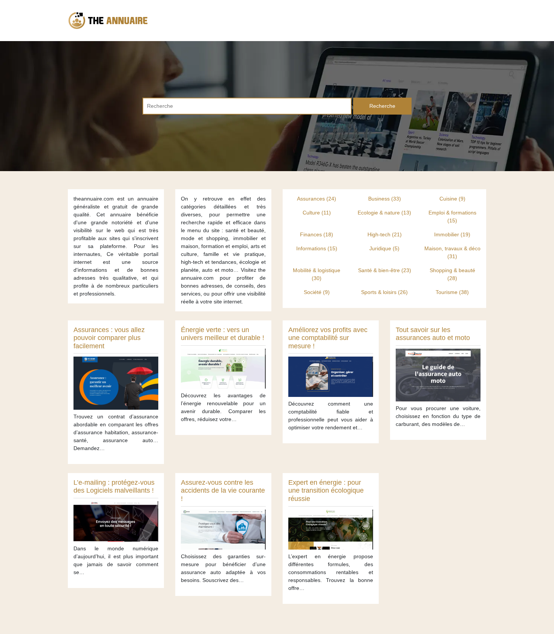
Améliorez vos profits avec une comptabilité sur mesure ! (327, 338)
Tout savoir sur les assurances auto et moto (433, 334)
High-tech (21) (384, 234)
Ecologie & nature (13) (384, 213)
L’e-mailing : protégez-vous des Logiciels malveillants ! (114, 487)
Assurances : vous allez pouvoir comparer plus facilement (109, 338)
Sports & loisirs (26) (384, 292)
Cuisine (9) (452, 199)
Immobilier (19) (452, 234)
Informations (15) (316, 248)
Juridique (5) (384, 248)
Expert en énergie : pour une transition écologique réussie (326, 490)
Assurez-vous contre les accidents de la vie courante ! (223, 490)
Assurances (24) (316, 199)
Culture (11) (317, 213)
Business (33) (384, 199)
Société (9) (317, 292)
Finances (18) (316, 234)
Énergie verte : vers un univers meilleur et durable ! (222, 334)
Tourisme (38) (452, 292)
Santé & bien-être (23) (384, 270)
